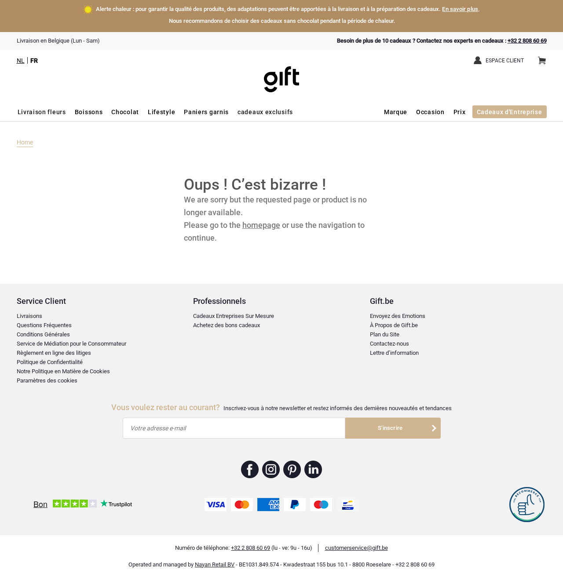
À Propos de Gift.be (394, 325)
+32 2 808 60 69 (527, 40)
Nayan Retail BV (214, 564)
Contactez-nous (389, 343)
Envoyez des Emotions (397, 316)
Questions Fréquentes (44, 325)
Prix (459, 111)
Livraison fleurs (42, 111)
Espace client (505, 61)
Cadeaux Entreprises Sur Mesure (233, 316)
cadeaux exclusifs (265, 111)
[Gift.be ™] (281, 72)
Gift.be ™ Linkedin (313, 469)
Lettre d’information (394, 353)
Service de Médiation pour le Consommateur (71, 343)
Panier (542, 61)
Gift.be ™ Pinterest (292, 469)
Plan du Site (384, 334)
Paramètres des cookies (47, 380)
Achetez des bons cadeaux (226, 325)
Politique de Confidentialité (50, 362)
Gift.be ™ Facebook (250, 469)
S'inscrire (390, 428)
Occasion (430, 111)
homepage (261, 225)
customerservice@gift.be (356, 548)
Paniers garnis (206, 111)
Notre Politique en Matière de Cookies (63, 371)
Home (25, 142)
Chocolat (125, 111)
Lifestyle (161, 111)
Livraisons (29, 316)
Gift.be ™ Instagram (271, 469)
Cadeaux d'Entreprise (509, 111)
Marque (395, 111)
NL (21, 61)
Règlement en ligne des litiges (54, 353)
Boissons (89, 111)
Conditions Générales (43, 334)
